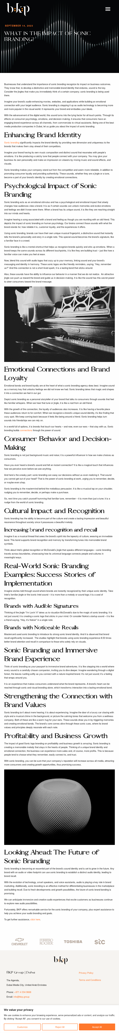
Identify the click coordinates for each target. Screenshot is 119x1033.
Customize (22, 1026)
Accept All (97, 1026)
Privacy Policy (86, 972)
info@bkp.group (21, 996)
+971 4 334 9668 (22, 992)
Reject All (59, 1026)
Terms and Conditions (90, 979)
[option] (20, 941)
